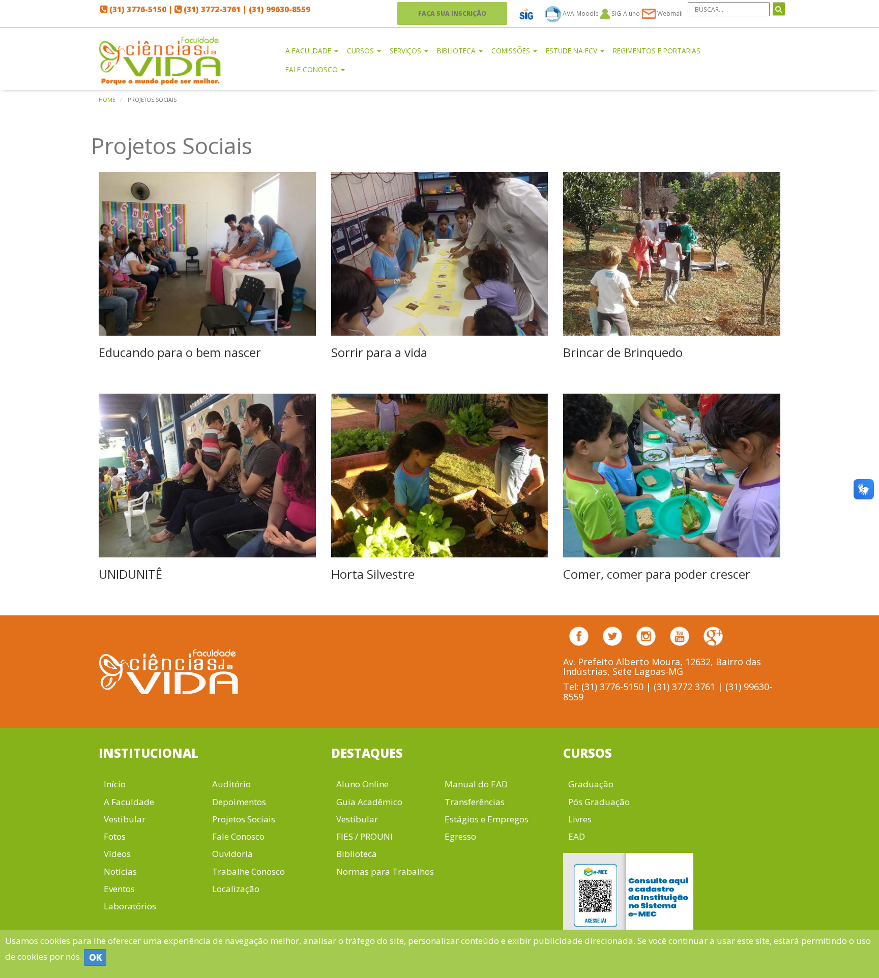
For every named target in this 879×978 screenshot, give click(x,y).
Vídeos (117, 854)
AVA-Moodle (580, 13)
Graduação (590, 784)
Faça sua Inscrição (452, 13)
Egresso (460, 836)
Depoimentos (239, 802)
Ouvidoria (232, 854)
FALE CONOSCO (312, 69)
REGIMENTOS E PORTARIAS (656, 50)
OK (95, 957)
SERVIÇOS (406, 50)
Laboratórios (130, 906)
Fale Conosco (238, 836)
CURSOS (361, 50)
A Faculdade (129, 802)
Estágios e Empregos (487, 819)
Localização (235, 889)
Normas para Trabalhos (385, 871)
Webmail (669, 13)
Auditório (231, 784)
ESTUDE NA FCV (572, 50)
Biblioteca (356, 854)
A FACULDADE (309, 50)
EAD (576, 836)
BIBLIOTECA (457, 50)
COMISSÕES (511, 50)
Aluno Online (362, 784)
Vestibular (124, 819)
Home (107, 99)
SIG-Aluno (625, 13)
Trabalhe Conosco (248, 871)
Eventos (119, 889)
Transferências (475, 802)
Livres (580, 819)
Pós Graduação (599, 802)
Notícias (120, 871)
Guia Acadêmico (369, 802)
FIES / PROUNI (364, 836)
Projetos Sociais (243, 819)
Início (115, 784)
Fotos (115, 836)
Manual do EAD (476, 784)
